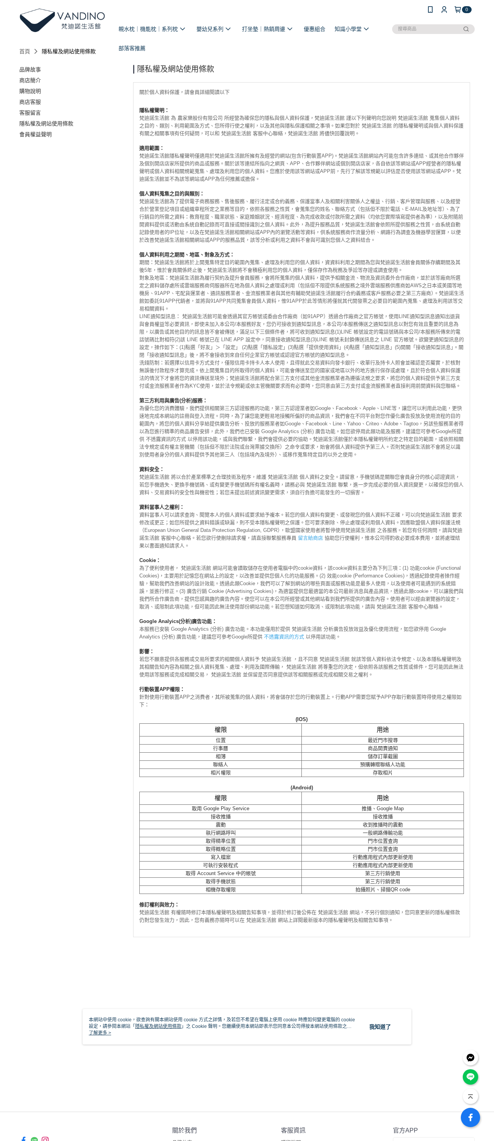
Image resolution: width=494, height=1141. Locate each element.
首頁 (24, 51)
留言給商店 (310, 538)
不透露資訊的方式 (284, 637)
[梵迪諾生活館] (62, 20)
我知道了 (380, 1027)
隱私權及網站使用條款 (158, 1026)
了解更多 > (100, 1033)
